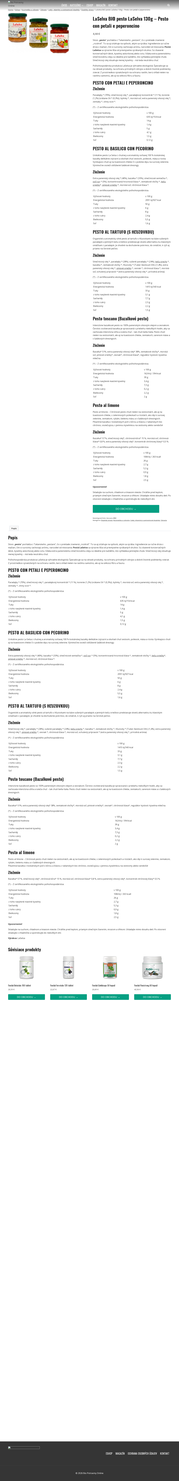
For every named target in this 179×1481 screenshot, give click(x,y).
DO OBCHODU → (126, 509)
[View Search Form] (168, 5)
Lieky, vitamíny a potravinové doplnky (145, 520)
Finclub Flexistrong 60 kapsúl (146, 985)
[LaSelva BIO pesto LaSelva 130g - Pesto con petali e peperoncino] (38, 33)
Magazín (100, 5)
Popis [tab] (14, 528)
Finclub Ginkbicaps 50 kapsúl (103, 985)
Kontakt (113, 5)
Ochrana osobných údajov (142, 1453)
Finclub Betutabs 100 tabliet (19, 985)
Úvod (64, 5)
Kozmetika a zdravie (121, 520)
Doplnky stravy (107, 520)
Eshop (90, 5)
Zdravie (164, 520)
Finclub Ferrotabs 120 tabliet (61, 985)
